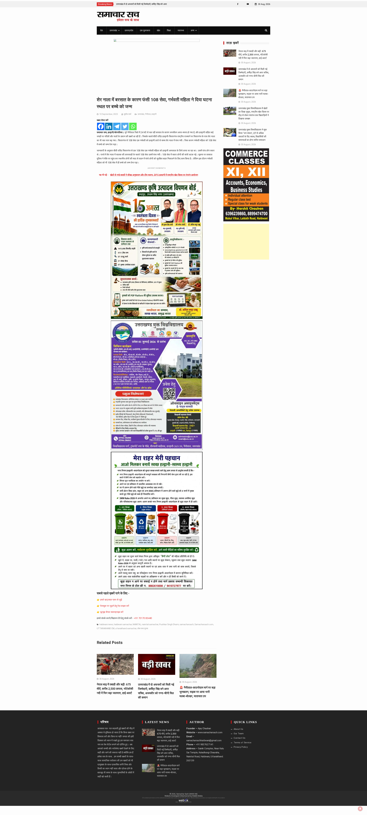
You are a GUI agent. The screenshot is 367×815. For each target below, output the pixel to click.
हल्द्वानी (154, 114)
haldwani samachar (123, 624)
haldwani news (106, 624)
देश (101, 30)
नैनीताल (148, 114)
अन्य (192, 30)
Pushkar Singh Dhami (169, 624)
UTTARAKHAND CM (105, 628)
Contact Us (239, 738)
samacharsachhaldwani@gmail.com (203, 740)
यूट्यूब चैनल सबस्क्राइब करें (111, 612)
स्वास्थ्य (181, 30)
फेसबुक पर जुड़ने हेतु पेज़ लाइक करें (114, 606)
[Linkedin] (109, 126)
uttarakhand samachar (125, 628)
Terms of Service (242, 742)
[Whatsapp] (133, 126)
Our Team (239, 733)
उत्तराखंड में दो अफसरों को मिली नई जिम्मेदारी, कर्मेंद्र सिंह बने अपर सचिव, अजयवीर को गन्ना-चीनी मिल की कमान (168, 753)
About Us (238, 729)
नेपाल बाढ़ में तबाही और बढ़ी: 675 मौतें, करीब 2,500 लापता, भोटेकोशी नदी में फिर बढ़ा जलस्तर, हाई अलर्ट (115, 689)
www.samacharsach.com (210, 732)
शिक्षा (169, 30)
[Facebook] (237, 4)
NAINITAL (137, 624)
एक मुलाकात (145, 30)
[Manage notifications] (360, 808)
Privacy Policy (241, 747)
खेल (158, 30)
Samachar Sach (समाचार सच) (186, 794)
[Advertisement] (246, 242)
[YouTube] (247, 4)
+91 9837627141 (204, 744)
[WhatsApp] (242, 4)
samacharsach (187, 624)
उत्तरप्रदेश (129, 30)
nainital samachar (150, 624)
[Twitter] (125, 126)
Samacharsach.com (204, 624)
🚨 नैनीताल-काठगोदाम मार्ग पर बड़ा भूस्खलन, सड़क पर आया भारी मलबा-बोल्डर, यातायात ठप (197, 692)
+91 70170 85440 (143, 618)
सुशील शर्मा (127, 114)
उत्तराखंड (113, 30)
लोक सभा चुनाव (142, 628)
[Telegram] (117, 126)
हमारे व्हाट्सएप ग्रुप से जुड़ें (111, 599)
